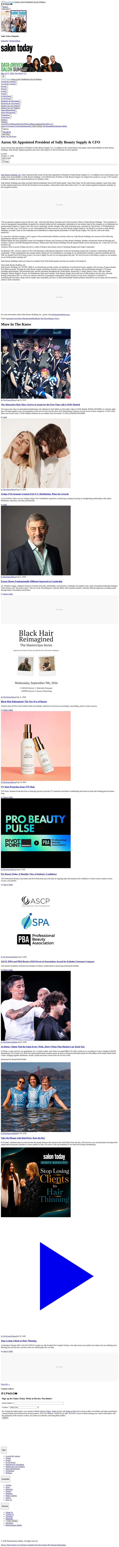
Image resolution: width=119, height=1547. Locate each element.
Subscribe (4, 41)
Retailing (35, 318)
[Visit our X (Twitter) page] (3, 4)
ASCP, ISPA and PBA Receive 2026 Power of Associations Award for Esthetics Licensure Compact (47, 961)
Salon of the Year (21, 2)
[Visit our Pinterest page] (5, 4)
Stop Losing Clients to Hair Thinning (18, 1341)
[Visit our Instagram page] (10, 4)
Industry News (53, 318)
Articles (4, 124)
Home (3, 136)
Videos (44, 124)
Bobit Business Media (59, 126)
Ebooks (21, 124)
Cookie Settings (37, 126)
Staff (5, 417)
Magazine (14, 124)
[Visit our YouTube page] (11, 4)
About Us (4, 126)
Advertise (19, 126)
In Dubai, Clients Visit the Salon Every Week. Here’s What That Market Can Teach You (43, 1046)
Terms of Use (16, 1545)
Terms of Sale (26, 1545)
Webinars (27, 124)
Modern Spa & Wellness (37, 2)
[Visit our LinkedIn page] (6, 4)
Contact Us (12, 126)
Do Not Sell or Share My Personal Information (49, 1545)
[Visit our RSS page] (8, 4)
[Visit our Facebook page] (2, 4)
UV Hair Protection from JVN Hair (18, 787)
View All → (5, 1384)
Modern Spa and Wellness (10, 106)
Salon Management (8, 110)
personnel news (12, 318)
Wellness (4, 120)
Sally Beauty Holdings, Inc (11, 175)
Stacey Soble (8, 594)
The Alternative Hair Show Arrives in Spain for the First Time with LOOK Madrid (40, 404)
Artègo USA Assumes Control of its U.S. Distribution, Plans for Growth (35, 494)
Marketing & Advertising (10, 101)
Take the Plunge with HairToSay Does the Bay (23, 1138)
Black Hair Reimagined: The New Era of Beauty (24, 701)
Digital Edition (14, 41)
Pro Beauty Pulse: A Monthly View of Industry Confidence (29, 874)
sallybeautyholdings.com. (60, 315)
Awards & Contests (8, 82)
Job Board (47, 126)
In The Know (6, 96)
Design (3, 86)
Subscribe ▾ (6, 9)
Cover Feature (10, 2)
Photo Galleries (36, 124)
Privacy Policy (6, 1545)
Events (3, 91)
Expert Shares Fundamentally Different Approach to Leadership (31, 581)
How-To (50, 124)
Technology (5, 115)
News (9, 124)
